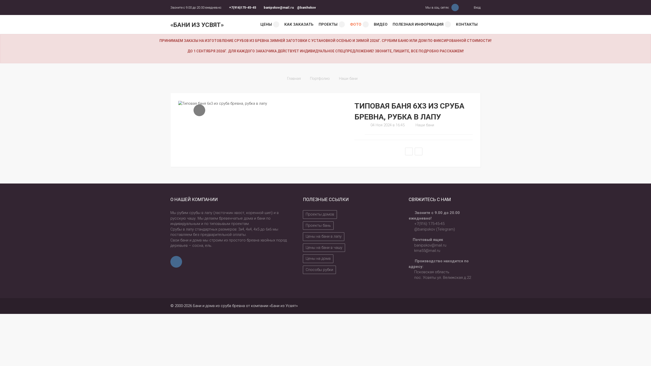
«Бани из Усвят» (197, 24)
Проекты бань (318, 225)
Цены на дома (318, 258)
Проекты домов (320, 214)
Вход (477, 7)
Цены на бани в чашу (324, 247)
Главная (294, 78)
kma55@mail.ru (427, 250)
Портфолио (320, 78)
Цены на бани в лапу (324, 236)
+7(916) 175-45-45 (429, 223)
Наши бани (348, 78)
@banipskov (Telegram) (434, 229)
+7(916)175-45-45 (242, 7)
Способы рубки (319, 269)
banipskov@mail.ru (279, 7)
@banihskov (306, 7)
